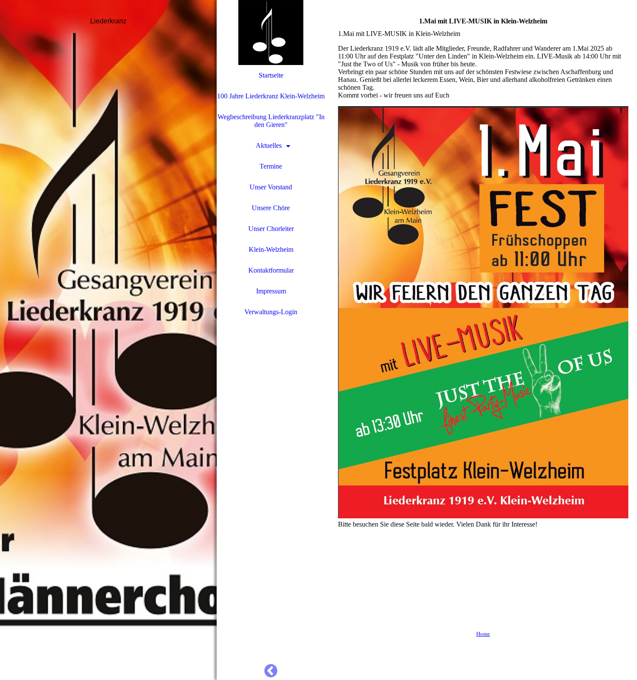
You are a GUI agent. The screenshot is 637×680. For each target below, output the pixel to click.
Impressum (271, 291)
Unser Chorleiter (271, 228)
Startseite (271, 75)
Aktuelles (269, 145)
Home (483, 634)
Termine (271, 166)
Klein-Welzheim (271, 249)
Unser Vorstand (271, 187)
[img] (108, 340)
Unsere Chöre (271, 207)
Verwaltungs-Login (270, 312)
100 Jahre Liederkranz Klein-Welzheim (271, 96)
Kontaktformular (271, 270)
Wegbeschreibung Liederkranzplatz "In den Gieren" (271, 120)
